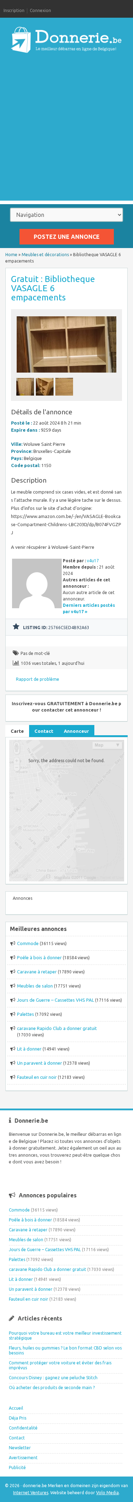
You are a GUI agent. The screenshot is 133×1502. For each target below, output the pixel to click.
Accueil (16, 1408)
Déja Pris (17, 1418)
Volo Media (107, 1492)
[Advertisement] (66, 134)
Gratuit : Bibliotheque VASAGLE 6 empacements (53, 288)
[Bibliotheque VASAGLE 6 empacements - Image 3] (65, 397)
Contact (17, 1437)
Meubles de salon (35, 985)
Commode (28, 943)
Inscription (14, 10)
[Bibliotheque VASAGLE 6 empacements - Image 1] (26, 397)
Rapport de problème (37, 679)
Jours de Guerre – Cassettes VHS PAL (55, 999)
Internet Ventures (30, 1492)
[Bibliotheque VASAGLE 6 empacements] (66, 374)
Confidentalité (23, 1428)
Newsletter (20, 1447)
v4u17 (93, 560)
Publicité (17, 1467)
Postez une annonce (67, 237)
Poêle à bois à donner (39, 957)
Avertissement (23, 1457)
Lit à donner (29, 1048)
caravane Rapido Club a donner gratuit (57, 1028)
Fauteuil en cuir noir (37, 1077)
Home (11, 254)
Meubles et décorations (45, 254)
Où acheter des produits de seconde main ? (52, 1387)
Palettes (25, 1014)
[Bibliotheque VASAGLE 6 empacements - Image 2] (45, 397)
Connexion (40, 10)
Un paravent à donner (39, 1062)
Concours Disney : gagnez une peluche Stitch (53, 1377)
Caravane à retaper (37, 971)
